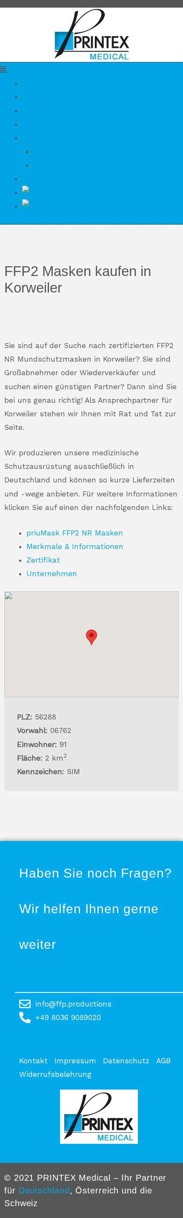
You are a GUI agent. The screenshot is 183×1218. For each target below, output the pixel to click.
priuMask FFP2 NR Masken (70, 83)
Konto (32, 138)
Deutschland (44, 1190)
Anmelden (51, 165)
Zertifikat (39, 110)
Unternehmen (47, 124)
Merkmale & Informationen (70, 96)
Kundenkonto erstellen (75, 151)
